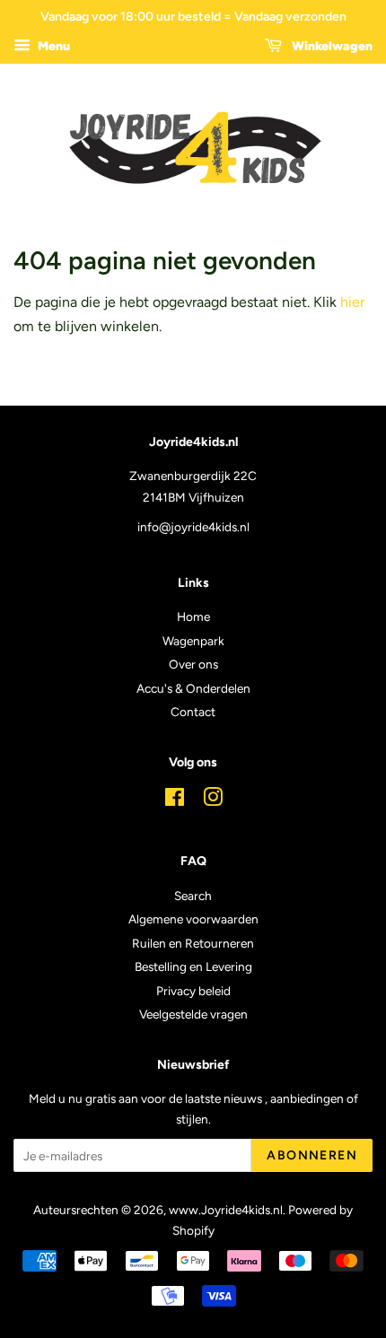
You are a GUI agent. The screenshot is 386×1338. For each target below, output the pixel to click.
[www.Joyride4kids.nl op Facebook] (174, 800)
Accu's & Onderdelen (193, 688)
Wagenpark (193, 641)
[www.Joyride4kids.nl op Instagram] (213, 800)
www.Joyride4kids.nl (226, 1209)
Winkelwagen (331, 46)
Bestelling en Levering (193, 966)
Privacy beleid (193, 991)
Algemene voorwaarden (193, 919)
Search (193, 895)
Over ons (193, 664)
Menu (52, 46)
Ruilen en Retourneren (193, 943)
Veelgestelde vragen (193, 1014)
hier (352, 301)
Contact (193, 711)
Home (193, 616)
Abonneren (312, 1155)
